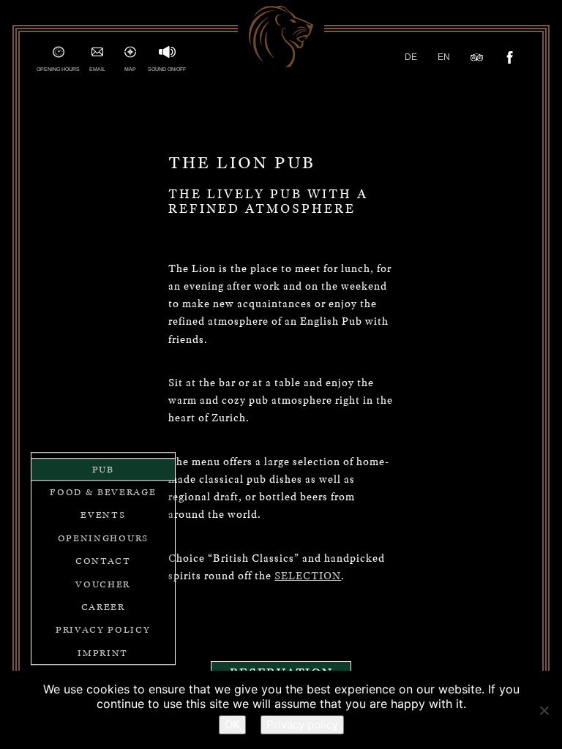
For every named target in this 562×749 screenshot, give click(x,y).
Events (102, 515)
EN (444, 56)
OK (232, 724)
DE (411, 56)
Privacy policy (302, 724)
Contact (103, 560)
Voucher (102, 584)
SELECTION (307, 575)
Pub (103, 469)
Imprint (103, 653)
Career (103, 607)
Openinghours (103, 538)
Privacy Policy (103, 630)
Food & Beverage (103, 492)
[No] (543, 710)
